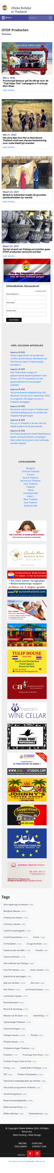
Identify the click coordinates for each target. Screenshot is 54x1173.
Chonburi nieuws (14, 924)
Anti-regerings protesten (18, 904)
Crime (38, 937)
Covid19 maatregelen (17, 930)
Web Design (35, 1134)
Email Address (13, 294)
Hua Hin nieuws (14, 969)
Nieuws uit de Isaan (15, 1015)
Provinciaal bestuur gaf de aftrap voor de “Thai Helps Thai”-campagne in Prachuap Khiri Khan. (25, 83)
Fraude (41, 950)
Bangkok (30, 468)
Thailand (30, 487)
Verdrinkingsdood (15, 1094)
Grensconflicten (14, 956)
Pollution (10, 1054)
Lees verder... (9, 90)
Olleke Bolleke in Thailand (21, 10)
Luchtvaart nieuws (15, 996)
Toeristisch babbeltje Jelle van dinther (24, 1080)
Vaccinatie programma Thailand (22, 1087)
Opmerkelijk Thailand (17, 1022)
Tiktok (30, 490)
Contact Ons (39, 1146)
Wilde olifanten (13, 1113)
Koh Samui (12, 989)
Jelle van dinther (14, 982)
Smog (9, 1067)
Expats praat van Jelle (17, 950)
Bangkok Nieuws (15, 911)
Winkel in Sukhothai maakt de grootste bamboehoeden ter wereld (24, 196)
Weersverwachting (15, 1107)
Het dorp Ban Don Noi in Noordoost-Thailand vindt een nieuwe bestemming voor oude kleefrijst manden (24, 140)
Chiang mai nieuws (16, 917)
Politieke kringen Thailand (19, 1048)
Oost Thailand (30, 483)
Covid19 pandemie (15, 937)
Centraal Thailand (30, 471)
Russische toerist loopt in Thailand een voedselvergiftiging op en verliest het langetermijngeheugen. (29, 412)
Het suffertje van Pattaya (18, 963)
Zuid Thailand (30, 502)
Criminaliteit (12, 943)
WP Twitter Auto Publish (17, 1161)
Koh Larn (37, 982)
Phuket (36, 1035)
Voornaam (10, 302)
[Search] (50, 18)
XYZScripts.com (40, 1161)
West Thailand (30, 499)
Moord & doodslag (16, 1009)
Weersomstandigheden (18, 1100)
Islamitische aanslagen (17, 976)
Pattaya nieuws (14, 1035)
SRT (8, 1074)
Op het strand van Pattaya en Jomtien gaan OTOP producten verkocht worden (26, 250)
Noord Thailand (30, 477)
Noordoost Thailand (30, 480)
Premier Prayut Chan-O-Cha (20, 1061)
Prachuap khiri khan (35, 1054)
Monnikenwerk (13, 1002)
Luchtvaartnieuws (36, 989)
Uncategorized (30, 493)
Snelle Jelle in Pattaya (33, 1067)
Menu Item (30, 1153)
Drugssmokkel (37, 943)
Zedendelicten (38, 1113)
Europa (30, 474)
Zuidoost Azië (30, 505)
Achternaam (11, 311)
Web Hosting (19, 1134)
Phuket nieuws (14, 1041)
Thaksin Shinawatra (29, 1074)
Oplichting (40, 1015)
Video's (30, 496)
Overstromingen (14, 1028)
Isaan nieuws (39, 969)
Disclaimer (21, 1146)
